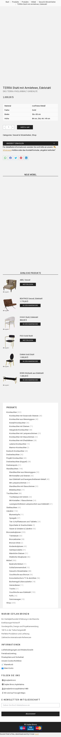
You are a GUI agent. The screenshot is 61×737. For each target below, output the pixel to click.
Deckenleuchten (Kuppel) (16, 462)
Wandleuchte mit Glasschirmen (22, 486)
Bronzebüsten (15, 539)
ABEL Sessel (25, 280)
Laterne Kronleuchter (17, 444)
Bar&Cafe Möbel (16, 564)
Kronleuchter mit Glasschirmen (21, 437)
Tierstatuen (14, 536)
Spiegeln (13, 518)
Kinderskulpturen (16, 546)
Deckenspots (11, 465)
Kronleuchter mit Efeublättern (21, 440)
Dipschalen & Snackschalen (20, 525)
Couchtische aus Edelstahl (20, 592)
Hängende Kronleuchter (19, 430)
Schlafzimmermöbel (17, 567)
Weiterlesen (16, 211)
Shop (34, 135)
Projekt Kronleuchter (14, 458)
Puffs (11, 596)
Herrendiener (14, 585)
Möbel (9, 560)
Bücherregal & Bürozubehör (20, 582)
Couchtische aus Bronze (19, 575)
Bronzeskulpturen (13, 532)
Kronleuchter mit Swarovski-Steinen (23, 416)
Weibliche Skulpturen (18, 557)
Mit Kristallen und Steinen (19, 476)
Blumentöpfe (14, 514)
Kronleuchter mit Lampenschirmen (23, 433)
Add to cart (25, 127)
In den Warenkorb (30, 305)
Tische (12, 589)
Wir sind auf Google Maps (14, 693)
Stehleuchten (11, 507)
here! (37, 734)
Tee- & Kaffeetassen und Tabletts (23, 522)
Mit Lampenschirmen (17, 483)
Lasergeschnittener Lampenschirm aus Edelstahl (29, 504)
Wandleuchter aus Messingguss (22, 472)
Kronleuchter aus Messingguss (22, 419)
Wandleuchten (12, 469)
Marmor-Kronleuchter (18, 447)
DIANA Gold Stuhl (27, 354)
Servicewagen (15, 599)
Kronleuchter (11, 412)
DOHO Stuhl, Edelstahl (29, 317)
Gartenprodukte (15, 550)
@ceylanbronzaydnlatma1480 (16, 689)
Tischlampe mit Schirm (18, 497)
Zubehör (9, 511)
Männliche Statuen (16, 553)
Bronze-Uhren (14, 543)
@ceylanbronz (10, 680)
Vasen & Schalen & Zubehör (20, 529)
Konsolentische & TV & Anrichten (22, 578)
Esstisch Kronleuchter (15, 451)
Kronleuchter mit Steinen (19, 426)
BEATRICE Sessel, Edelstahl (31, 298)
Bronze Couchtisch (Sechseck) (16, 208)
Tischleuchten (12, 493)
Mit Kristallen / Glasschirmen (20, 500)
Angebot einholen (15, 143)
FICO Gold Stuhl (26, 336)
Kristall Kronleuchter (17, 423)
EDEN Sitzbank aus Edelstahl (32, 373)
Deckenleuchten (13, 454)
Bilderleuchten (15, 490)
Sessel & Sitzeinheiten (22, 135)
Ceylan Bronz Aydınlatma (14, 684)
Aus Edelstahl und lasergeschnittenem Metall (27, 479)
